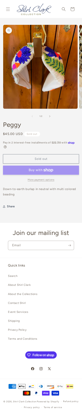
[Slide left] (32, 116)
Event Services (18, 312)
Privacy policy (32, 407)
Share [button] (11, 206)
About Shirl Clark (19, 285)
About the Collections (23, 294)
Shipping (14, 321)
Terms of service (53, 407)
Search (13, 276)
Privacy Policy (17, 330)
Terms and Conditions (22, 338)
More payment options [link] (41, 179)
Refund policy (70, 401)
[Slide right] (49, 116)
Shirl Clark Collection (24, 401)
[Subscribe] (69, 245)
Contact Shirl (17, 303)
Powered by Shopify (48, 401)
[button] (8, 9)
